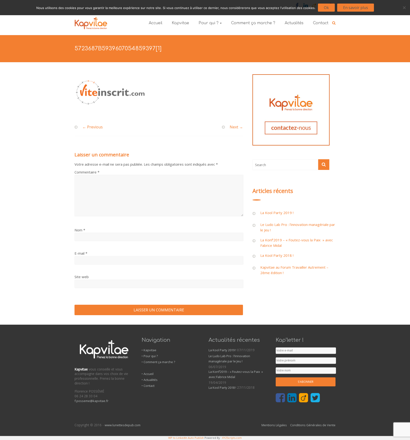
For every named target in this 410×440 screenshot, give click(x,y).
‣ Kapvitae (149, 350)
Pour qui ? (209, 23)
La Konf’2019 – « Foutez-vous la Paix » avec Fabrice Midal (296, 243)
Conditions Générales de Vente (312, 425)
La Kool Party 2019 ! (277, 212)
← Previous (92, 127)
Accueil (155, 23)
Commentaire (87, 172)
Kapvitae (180, 23)
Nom (80, 230)
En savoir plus (355, 7)
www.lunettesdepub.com (122, 425)
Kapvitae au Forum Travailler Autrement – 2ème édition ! (294, 270)
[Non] (404, 7)
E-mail (81, 253)
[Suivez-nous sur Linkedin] (292, 398)
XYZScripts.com (232, 438)
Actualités (294, 23)
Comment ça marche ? (253, 23)
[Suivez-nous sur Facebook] (280, 398)
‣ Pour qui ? (150, 356)
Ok (326, 7)
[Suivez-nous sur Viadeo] (303, 398)
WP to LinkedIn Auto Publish (186, 438)
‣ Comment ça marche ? (158, 362)
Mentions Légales (274, 425)
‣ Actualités (150, 380)
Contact (320, 23)
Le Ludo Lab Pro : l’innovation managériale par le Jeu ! (297, 227)
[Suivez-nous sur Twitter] (315, 398)
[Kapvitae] (91, 18)
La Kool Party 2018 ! (277, 255)
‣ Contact (148, 386)
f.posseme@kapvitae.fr (91, 401)
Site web (82, 276)
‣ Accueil (148, 374)
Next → (236, 127)
